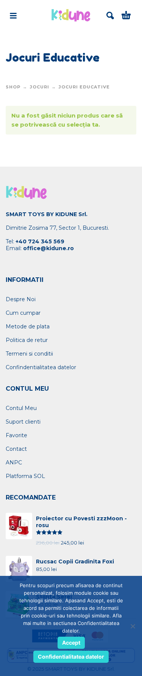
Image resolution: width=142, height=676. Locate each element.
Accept (71, 642)
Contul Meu (21, 408)
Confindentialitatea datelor (41, 367)
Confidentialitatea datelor (71, 656)
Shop (13, 87)
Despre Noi (21, 299)
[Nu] (132, 626)
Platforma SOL (25, 476)
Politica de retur (27, 340)
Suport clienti (23, 421)
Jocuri (39, 87)
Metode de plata (28, 326)
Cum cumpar (23, 312)
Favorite (16, 435)
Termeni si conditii (29, 353)
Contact (16, 449)
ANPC (14, 462)
